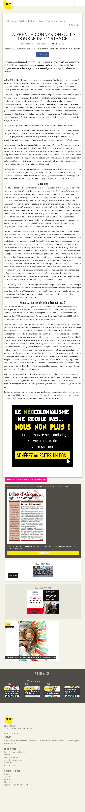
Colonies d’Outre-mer (13, 760)
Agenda (7, 777)
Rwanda (8, 48)
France (7, 754)
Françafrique (74, 48)
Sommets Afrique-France (14, 752)
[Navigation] (77, 3)
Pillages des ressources (58, 48)
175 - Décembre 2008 (55, 21)
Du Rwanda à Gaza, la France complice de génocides (26, 479)
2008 (41, 21)
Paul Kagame (42, 48)
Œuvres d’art (9, 765)
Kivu (34, 48)
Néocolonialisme (11, 757)
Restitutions (9, 763)
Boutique (8, 774)
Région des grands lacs (21, 48)
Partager (43, 54)
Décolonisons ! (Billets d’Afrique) (21, 21)
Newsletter (9, 782)
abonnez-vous (43, 553)
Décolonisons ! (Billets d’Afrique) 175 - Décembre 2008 (48, 487)
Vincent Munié (58, 44)
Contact (7, 779)
